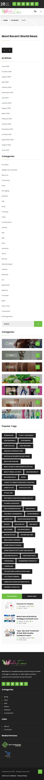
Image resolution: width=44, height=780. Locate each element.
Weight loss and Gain (9, 170)
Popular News (12, 596)
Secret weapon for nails (12, 545)
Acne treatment (25, 446)
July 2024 (5, 98)
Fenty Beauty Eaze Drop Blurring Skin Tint (18, 498)
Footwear (5, 295)
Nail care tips (19, 524)
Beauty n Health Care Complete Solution (18, 467)
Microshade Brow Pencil (26, 519)
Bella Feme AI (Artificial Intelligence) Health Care (27, 617)
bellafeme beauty (32, 472)
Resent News (32, 596)
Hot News (5, 165)
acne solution (9, 446)
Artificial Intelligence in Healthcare (16, 456)
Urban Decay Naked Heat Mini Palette (16, 582)
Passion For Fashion (25, 604)
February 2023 (7, 119)
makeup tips (8, 519)
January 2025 (6, 87)
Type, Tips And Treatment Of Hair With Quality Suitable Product (28, 633)
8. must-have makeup (26, 435)
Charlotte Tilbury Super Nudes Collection (19, 482)
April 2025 (5, 82)
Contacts (8, 730)
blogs (23, 477)
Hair (3, 233)
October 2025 (7, 72)
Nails (3, 301)
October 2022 (6, 134)
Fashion (4, 269)
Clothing (5, 212)
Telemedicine (8, 566)
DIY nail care (8, 493)
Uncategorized (7, 316)
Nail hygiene (8, 529)
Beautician (6, 285)
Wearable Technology (12, 587)
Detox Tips (6, 306)
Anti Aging (5, 191)
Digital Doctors (25, 488)
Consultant (6, 311)
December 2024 (7, 93)
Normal (4, 259)
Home (5, 20)
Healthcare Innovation (12, 508)
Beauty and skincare (11, 461)
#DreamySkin (8, 435)
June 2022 (5, 150)
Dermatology (9, 488)
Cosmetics (6, 180)
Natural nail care (27, 535)
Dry (3, 280)
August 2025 (6, 77)
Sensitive (5, 248)
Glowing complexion (11, 503)
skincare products (11, 556)
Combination (6, 222)
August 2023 (6, 108)
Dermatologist (7, 264)
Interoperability (33, 514)
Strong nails (8, 561)
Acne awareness (9, 440)
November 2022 (7, 129)
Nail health (33, 524)
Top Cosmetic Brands (11, 576)
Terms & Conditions (9, 776)
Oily (3, 201)
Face (3, 186)
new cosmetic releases (12, 540)
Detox (4, 254)
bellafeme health (10, 477)
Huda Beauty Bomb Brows (13, 514)
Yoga (3, 217)
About (6, 726)
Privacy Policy (22, 776)
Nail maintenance (24, 529)
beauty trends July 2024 (12, 472)
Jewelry (4, 227)
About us (5, 175)
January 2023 (6, 124)
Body (3, 207)
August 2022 (6, 145)
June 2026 (5, 66)
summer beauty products (28, 561)
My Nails (7, 524)
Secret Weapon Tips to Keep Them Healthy (18, 550)
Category (15, 20)
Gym (3, 243)
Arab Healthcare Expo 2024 (13, 451)
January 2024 (6, 103)
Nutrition (5, 196)
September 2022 (8, 140)
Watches (5, 275)
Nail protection (9, 535)
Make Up (5, 290)
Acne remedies (26, 440)
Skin (3, 238)
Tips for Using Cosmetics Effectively (17, 571)
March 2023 (6, 113)
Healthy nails (30, 508)
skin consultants (29, 556)
